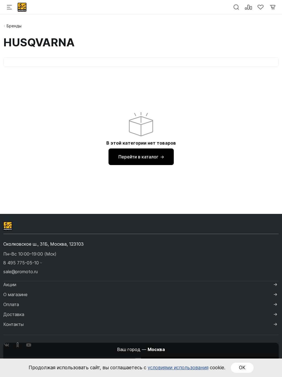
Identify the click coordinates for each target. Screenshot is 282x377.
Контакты (13, 324)
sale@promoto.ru (20, 271)
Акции (9, 284)
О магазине (15, 294)
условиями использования (178, 367)
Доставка (13, 314)
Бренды (14, 25)
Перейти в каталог (138, 157)
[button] (141, 262)
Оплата (11, 304)
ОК (242, 367)
